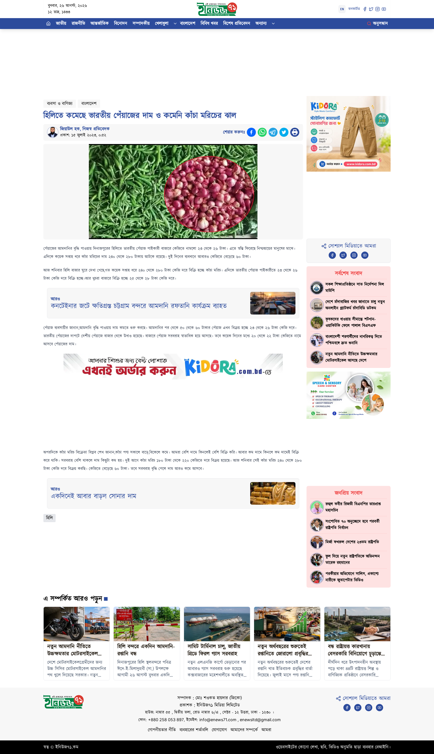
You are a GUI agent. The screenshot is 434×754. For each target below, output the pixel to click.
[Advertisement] (179, 60)
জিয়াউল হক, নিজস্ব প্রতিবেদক (85, 129)
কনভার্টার (354, 9)
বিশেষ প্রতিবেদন (236, 23)
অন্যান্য (261, 23)
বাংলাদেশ (187, 23)
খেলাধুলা (161, 23)
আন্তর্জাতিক (100, 23)
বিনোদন (120, 23)
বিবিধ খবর (209, 23)
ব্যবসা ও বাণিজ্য (59, 104)
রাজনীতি (78, 23)
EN (342, 9)
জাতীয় (61, 23)
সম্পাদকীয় (141, 23)
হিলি (49, 518)
